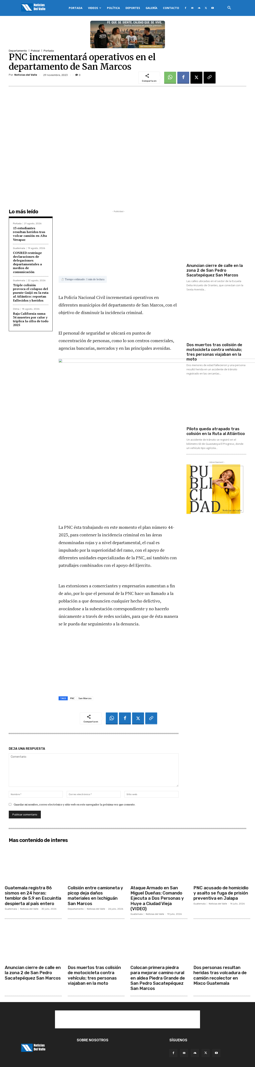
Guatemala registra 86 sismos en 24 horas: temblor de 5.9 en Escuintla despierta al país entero (33, 895)
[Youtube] (213, 8)
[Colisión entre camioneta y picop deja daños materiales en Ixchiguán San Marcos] (96, 864)
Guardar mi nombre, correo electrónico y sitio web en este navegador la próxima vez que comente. (74, 804)
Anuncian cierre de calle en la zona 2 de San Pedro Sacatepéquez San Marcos (214, 270)
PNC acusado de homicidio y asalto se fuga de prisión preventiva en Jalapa (220, 893)
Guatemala (19, 248)
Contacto (171, 8)
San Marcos (84, 698)
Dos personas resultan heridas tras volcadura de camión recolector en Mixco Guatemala (220, 975)
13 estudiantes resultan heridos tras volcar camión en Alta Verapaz (30, 234)
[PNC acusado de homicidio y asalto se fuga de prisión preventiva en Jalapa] (221, 864)
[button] (229, 8)
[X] (206, 8)
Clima (16, 309)
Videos (93, 8)
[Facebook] (185, 8)
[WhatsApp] (170, 78)
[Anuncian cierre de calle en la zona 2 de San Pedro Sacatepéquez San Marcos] (216, 239)
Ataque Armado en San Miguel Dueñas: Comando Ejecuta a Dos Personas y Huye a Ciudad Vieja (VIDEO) (157, 898)
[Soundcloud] (199, 8)
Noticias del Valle (25, 74)
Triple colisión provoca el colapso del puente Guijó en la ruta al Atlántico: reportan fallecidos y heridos (30, 293)
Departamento (18, 50)
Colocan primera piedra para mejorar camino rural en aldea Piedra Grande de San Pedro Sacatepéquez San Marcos (157, 978)
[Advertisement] (118, 241)
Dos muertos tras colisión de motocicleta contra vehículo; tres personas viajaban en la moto (214, 352)
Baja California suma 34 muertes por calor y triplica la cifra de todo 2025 (30, 319)
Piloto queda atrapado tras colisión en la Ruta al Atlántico (215, 431)
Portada (75, 8)
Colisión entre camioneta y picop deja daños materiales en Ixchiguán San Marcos (95, 895)
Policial (35, 50)
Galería (151, 8)
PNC (72, 698)
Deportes (133, 8)
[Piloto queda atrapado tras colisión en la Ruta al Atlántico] (216, 402)
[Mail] (192, 8)
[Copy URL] (210, 78)
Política (113, 8)
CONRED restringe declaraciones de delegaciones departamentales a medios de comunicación (27, 262)
